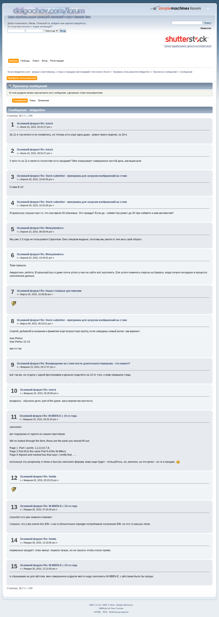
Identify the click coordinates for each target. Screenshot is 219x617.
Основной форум (28, 123)
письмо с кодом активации (36, 26)
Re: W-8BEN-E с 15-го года (60, 415)
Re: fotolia (50, 476)
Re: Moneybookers (52, 228)
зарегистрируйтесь (75, 23)
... (27, 115)
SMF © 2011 (109, 605)
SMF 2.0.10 (95, 605)
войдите (55, 23)
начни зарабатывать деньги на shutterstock (188, 46)
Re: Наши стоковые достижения (61, 290)
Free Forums (117, 608)
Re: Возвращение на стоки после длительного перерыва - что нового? (85, 363)
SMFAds (103, 608)
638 (31, 115)
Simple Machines (124, 605)
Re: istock (47, 123)
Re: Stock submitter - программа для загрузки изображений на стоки (84, 175)
